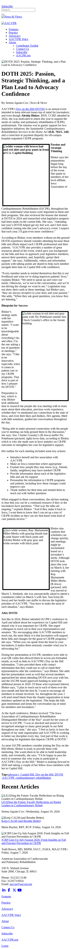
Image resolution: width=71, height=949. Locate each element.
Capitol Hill (28, 774)
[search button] (2, 14)
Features (6, 896)
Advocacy (7, 908)
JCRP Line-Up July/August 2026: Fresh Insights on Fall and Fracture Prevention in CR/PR (33, 841)
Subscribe (7, 6)
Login (4, 945)
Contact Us (7, 927)
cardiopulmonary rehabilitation (33, 777)
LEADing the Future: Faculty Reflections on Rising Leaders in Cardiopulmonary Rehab (31, 804)
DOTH (59, 774)
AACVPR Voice (11, 915)
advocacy (14, 774)
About (5, 921)
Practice (6, 902)
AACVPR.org (9, 939)
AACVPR (8, 777)
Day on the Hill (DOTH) (30, 109)
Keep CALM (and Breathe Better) (21, 821)
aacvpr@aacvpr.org (21, 884)
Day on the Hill (45, 774)
